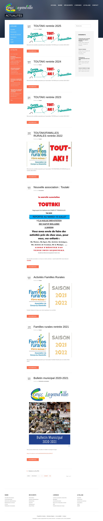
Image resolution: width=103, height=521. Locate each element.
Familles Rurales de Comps (58, 505)
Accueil (53, 5)
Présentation (31, 497)
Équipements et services (10, 502)
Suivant (46, 475)
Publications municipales (44, 381)
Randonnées (31, 501)
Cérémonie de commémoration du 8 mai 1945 (84, 58)
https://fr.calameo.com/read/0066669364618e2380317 (40, 453)
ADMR (11, 42)
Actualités (12, 29)
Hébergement (32, 504)
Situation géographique (34, 499)
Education (55, 499)
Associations (41, 190)
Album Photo (31, 505)
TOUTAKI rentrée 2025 (47, 25)
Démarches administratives (10, 501)
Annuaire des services (15, 34)
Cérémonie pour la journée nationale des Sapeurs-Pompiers (84, 39)
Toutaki (40, 29)
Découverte (68, 5)
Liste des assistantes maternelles (60, 497)
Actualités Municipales (9, 497)
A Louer (6, 504)
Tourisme (31, 502)
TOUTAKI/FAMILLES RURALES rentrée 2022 (48, 134)
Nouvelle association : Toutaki (51, 187)
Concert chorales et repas (84, 68)
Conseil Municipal (8, 499)
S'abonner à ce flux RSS (49, 469)
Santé (11, 39)
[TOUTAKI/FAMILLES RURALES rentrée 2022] (49, 154)
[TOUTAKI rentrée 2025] (49, 37)
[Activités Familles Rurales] (49, 295)
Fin (50, 475)
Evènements (13, 32)
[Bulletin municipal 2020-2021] (49, 415)
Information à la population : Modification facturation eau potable (16, 90)
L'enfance (78, 5)
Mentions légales (50, 516)
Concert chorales (82, 49)
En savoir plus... (33, 51)
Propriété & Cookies (41, 516)
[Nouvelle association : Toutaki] (49, 224)
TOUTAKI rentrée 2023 (47, 97)
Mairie (60, 5)
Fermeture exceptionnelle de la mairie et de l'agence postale (16, 80)
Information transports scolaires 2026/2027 (15, 69)
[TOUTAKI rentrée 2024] (49, 72)
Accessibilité (58, 516)
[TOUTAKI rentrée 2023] (49, 108)
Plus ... (12, 100)
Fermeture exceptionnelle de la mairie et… (15, 57)
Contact (95, 5)
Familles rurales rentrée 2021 (51, 326)
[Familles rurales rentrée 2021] (49, 345)
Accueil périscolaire (57, 501)
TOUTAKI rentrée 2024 (47, 61)
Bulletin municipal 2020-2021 (51, 378)
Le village (86, 5)
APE (54, 504)
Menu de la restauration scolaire (59, 502)
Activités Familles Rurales (49, 277)
